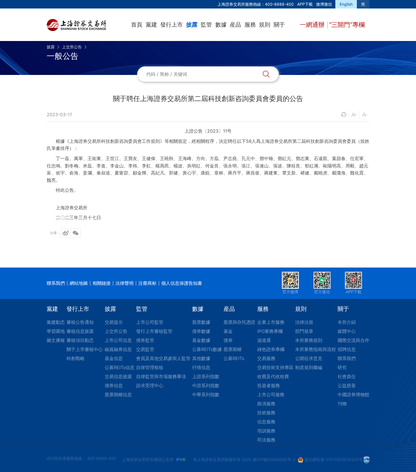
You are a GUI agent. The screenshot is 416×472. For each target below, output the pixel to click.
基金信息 (114, 358)
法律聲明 (124, 283)
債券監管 (145, 340)
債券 (228, 340)
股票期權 (233, 349)
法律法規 (304, 322)
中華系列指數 (205, 394)
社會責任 (347, 376)
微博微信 (324, 4)
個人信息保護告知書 (181, 283)
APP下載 (305, 4)
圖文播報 (56, 340)
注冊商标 (147, 283)
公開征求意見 (308, 358)
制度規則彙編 (308, 367)
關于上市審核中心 (85, 349)
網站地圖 (79, 283)
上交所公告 (72, 46)
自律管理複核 (149, 367)
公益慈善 (347, 385)
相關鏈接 (102, 283)
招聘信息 (347, 349)
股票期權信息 (118, 394)
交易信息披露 (118, 376)
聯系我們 (56, 283)
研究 (342, 367)
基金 (228, 331)
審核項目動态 (80, 340)
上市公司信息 (118, 340)
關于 (279, 24)
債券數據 (201, 331)
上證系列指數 (205, 376)
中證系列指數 (205, 385)
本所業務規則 (308, 340)
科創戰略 (76, 358)
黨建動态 (56, 322)
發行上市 (171, 24)
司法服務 (266, 440)
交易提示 (114, 322)
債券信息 (114, 385)
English (346, 4)
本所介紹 (347, 322)
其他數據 (201, 358)
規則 (264, 24)
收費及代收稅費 (273, 376)
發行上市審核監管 (154, 331)
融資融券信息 (118, 349)
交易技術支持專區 (275, 367)
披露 (192, 24)
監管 (206, 24)
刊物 (342, 403)
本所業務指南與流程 (315, 349)
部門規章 (304, 331)
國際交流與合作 (353, 340)
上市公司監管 (149, 322)
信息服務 (266, 421)
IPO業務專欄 (270, 331)
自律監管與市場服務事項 (161, 376)
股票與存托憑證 (239, 322)
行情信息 (201, 367)
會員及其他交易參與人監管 (163, 358)
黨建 (151, 24)
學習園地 (56, 331)
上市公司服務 (270, 394)
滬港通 (264, 340)
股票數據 (201, 322)
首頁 (136, 24)
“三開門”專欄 (347, 24)
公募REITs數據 (207, 349)
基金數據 (201, 340)
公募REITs (234, 358)
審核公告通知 (80, 322)
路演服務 (266, 403)
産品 (235, 24)
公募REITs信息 (119, 367)
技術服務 (266, 412)
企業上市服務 (270, 322)
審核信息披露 (80, 331)
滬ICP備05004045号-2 (273, 459)
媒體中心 (347, 331)
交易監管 (145, 349)
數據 (221, 24)
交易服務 (266, 358)
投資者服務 (268, 385)
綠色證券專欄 (270, 349)
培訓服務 (266, 431)
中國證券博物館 (353, 394)
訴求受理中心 (149, 385)
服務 (250, 24)
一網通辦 (313, 24)
